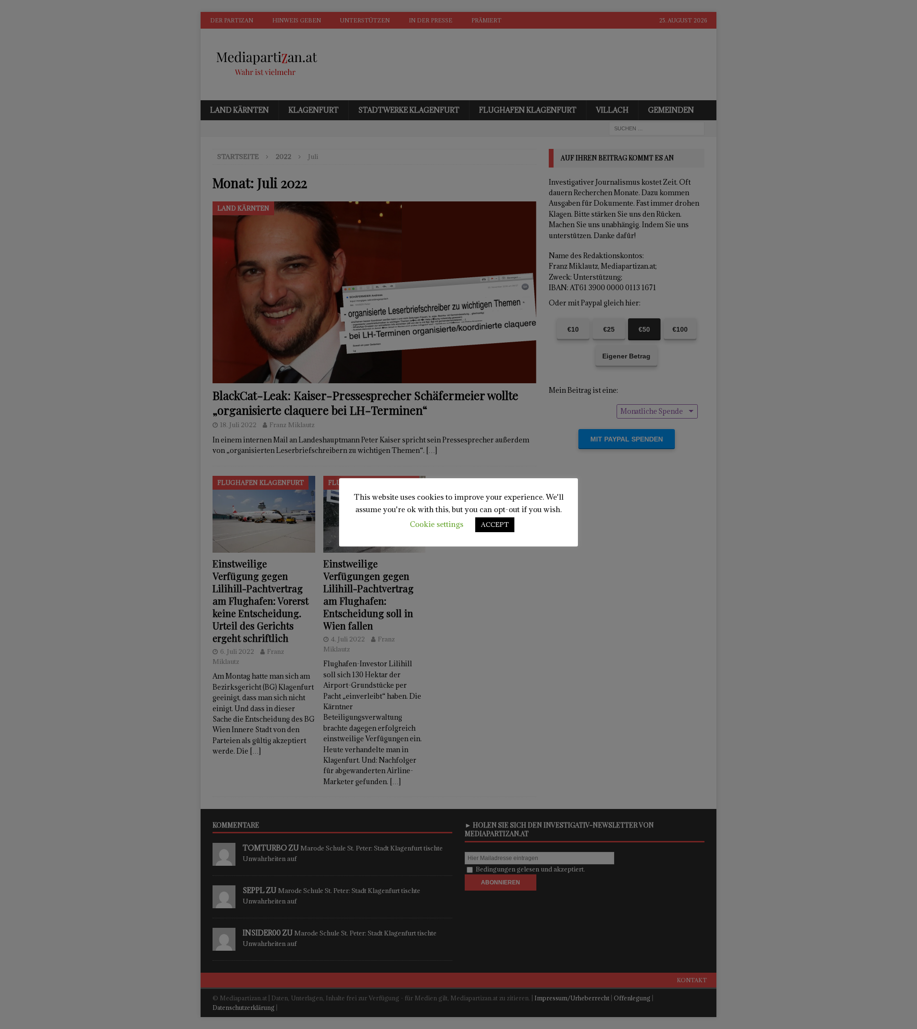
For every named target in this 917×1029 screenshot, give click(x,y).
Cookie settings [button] (436, 524)
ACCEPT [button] (495, 524)
